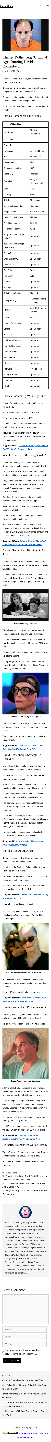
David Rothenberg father (19, 1180)
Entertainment (12, 1172)
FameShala (6, 6)
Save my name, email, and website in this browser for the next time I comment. (23, 1352)
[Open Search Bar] (40, 6)
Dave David (24, 1176)
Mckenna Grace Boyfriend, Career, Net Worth (23, 1380)
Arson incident (12, 1176)
